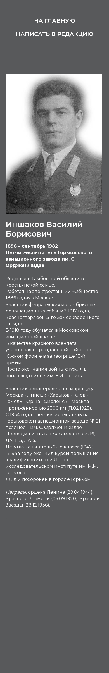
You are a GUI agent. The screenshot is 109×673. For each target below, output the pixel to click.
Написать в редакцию (54, 34)
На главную (54, 20)
